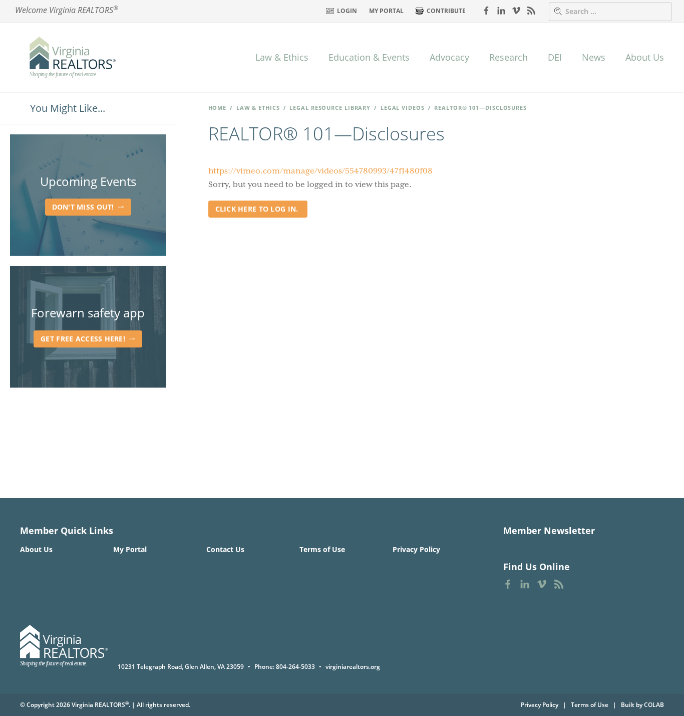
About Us (644, 57)
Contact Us (225, 549)
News (593, 57)
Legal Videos (403, 107)
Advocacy (449, 57)
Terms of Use (322, 549)
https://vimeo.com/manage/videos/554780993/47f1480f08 (320, 170)
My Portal (386, 11)
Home (217, 107)
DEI (555, 57)
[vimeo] (516, 10)
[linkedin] (501, 10)
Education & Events (369, 57)
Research (508, 57)
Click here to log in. (257, 209)
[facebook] (486, 10)
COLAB (654, 704)
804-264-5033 (295, 666)
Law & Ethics (281, 57)
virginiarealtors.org (352, 666)
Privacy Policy (416, 549)
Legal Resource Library (330, 107)
